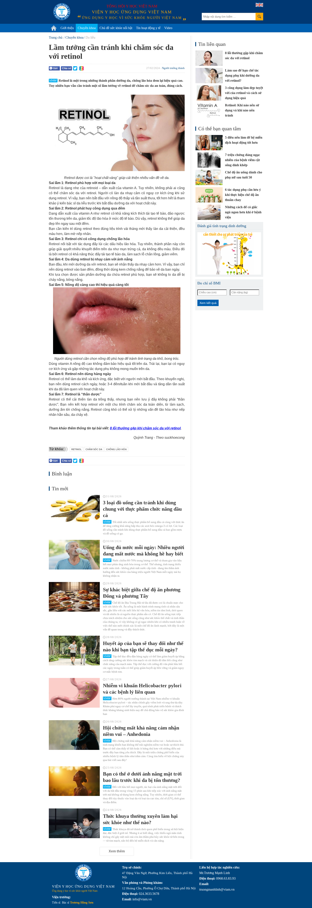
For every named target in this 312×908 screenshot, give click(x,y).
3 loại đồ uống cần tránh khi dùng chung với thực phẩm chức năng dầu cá (142, 509)
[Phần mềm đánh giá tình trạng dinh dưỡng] (229, 253)
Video (168, 28)
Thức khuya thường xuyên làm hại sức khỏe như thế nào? (140, 819)
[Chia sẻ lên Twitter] (75, 68)
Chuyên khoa (87, 28)
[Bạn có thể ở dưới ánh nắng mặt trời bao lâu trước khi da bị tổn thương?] (74, 781)
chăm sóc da (94, 449)
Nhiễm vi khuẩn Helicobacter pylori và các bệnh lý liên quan (142, 689)
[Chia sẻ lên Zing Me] (81, 68)
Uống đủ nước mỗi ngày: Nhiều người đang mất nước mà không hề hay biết (143, 551)
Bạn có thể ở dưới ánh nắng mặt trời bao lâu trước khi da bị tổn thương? (142, 777)
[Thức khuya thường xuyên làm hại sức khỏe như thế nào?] (74, 823)
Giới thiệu (67, 28)
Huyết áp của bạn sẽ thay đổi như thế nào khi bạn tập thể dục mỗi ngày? (143, 646)
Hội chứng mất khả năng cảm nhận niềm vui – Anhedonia (141, 731)
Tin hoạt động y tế (148, 28)
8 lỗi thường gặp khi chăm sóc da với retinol (145, 428)
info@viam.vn (142, 899)
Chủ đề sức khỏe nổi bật (116, 28)
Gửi (55, 68)
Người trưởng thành (173, 68)
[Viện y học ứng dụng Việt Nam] (83, 872)
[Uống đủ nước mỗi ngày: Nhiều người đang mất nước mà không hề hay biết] (74, 554)
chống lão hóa (116, 449)
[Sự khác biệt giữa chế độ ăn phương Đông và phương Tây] (74, 597)
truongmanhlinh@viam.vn (217, 889)
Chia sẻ (66, 68)
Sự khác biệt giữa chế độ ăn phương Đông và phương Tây (141, 593)
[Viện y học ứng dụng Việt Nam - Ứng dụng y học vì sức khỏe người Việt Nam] (61, 11)
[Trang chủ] (54, 28)
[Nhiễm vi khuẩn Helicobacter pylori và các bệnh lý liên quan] (74, 693)
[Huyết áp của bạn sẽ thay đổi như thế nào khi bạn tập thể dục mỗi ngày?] (74, 650)
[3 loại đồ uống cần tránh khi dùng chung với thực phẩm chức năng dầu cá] (74, 510)
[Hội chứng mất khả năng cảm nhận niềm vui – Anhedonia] (74, 735)
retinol (76, 449)
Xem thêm (117, 851)
